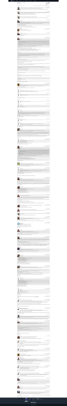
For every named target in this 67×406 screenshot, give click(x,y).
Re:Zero (32, 244)
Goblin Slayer (31, 243)
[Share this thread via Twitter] (49, 2)
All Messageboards (48, 395)
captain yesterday (18, 204)
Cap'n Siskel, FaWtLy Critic (19, 28)
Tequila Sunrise (18, 265)
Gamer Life (21, 2)
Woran (18, 32)
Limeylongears (18, 353)
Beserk (36, 243)
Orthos (18, 390)
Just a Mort (19, 11)
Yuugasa (18, 194)
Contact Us (30, 399)
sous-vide (24, 124)
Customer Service (33, 398)
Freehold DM (18, 89)
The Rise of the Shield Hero (45, 243)
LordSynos (19, 145)
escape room (27, 123)
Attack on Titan (38, 243)
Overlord (34, 243)
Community (18, 2)
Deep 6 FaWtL (27, 395)
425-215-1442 (38, 399)
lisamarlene (18, 314)
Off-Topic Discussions (24, 2)
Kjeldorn (18, 320)
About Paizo (30, 398)
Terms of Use (33, 399)
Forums (19, 2)
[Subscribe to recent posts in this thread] (48, 2)
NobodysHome (18, 307)
